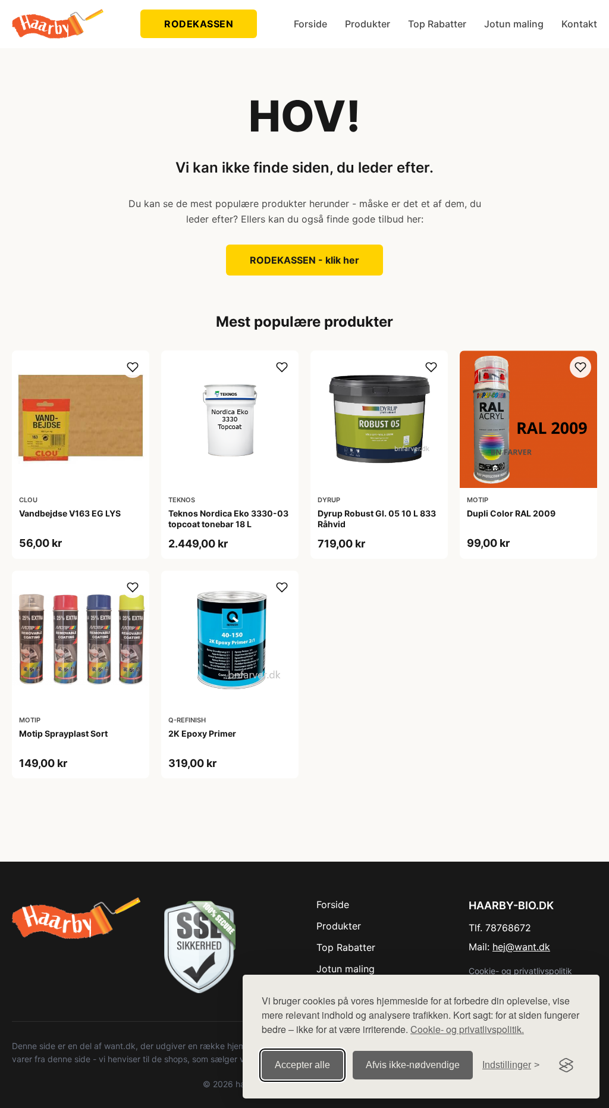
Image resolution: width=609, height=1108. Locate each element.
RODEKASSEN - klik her (304, 260)
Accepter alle (302, 1065)
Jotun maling (514, 24)
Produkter (367, 24)
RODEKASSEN (198, 24)
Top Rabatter (437, 24)
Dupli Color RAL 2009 (511, 513)
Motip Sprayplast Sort (63, 733)
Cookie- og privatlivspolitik (520, 971)
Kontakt (579, 24)
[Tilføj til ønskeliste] (132, 367)
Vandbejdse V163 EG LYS (70, 513)
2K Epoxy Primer (202, 733)
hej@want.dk (521, 947)
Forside (310, 24)
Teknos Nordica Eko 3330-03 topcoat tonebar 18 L (228, 518)
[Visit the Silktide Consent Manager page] (566, 1065)
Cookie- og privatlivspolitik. (467, 1029)
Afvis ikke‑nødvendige (413, 1065)
